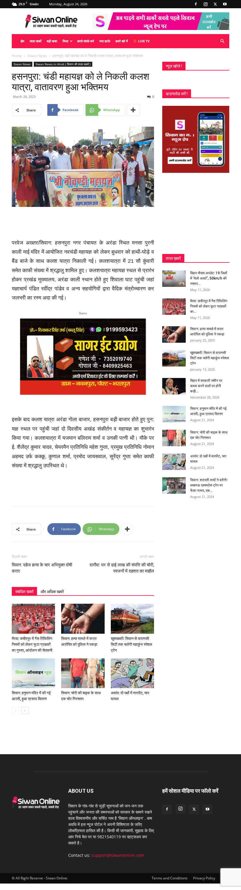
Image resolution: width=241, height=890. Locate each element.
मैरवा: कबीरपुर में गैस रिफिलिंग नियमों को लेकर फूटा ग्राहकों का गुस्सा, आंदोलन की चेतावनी (32, 644)
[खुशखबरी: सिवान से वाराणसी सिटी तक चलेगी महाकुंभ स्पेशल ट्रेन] (132, 618)
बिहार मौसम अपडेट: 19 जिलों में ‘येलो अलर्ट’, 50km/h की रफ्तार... (208, 278)
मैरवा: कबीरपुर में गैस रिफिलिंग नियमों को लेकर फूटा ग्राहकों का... (208, 306)
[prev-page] (15, 710)
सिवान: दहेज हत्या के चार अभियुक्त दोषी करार (42, 568)
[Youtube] (224, 4)
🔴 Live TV (141, 41)
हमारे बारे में (122, 41)
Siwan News (37, 55)
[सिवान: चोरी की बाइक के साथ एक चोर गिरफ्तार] (82, 673)
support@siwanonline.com (117, 855)
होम (22, 41)
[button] (222, 41)
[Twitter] (215, 4)
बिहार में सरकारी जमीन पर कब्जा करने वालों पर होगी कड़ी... (206, 386)
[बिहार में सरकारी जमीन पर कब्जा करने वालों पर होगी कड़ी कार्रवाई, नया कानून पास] (174, 386)
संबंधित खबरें (24, 591)
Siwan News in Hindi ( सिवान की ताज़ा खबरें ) (63, 64)
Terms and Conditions (170, 878)
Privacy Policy (204, 878)
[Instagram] (205, 4)
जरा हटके (104, 41)
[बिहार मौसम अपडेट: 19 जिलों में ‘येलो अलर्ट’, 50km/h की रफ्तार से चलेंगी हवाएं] (174, 278)
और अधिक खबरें (52, 591)
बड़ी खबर (52, 41)
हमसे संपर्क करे (85, 41)
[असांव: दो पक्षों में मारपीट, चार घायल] (132, 673)
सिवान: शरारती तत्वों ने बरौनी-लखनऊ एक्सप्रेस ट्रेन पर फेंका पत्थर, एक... (209, 485)
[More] (133, 110)
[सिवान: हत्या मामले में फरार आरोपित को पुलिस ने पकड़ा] (82, 618)
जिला (65, 41)
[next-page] (25, 710)
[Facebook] (195, 4)
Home (17, 55)
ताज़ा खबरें (35, 41)
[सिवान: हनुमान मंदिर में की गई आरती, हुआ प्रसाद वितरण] (33, 673)
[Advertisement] (83, 223)
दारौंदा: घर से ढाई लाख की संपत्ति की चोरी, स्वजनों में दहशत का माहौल (122, 568)
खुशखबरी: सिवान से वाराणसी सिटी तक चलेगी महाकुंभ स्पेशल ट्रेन (131, 644)
